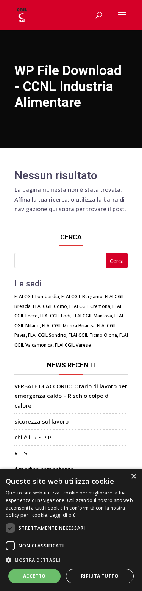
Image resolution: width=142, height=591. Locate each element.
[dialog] (71, 530)
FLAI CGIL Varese (73, 345)
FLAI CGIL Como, (50, 306)
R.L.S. (21, 453)
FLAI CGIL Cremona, (90, 306)
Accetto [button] (34, 576)
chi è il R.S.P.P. (33, 437)
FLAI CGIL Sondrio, (47, 335)
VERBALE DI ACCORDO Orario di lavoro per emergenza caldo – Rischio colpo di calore (70, 395)
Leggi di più (63, 515)
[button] (71, 560)
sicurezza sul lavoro (41, 421)
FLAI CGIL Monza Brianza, (69, 325)
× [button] (133, 477)
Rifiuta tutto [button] (100, 576)
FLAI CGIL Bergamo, (82, 296)
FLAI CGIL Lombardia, (37, 296)
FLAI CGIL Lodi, (56, 316)
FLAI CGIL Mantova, (93, 316)
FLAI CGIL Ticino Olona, (93, 335)
